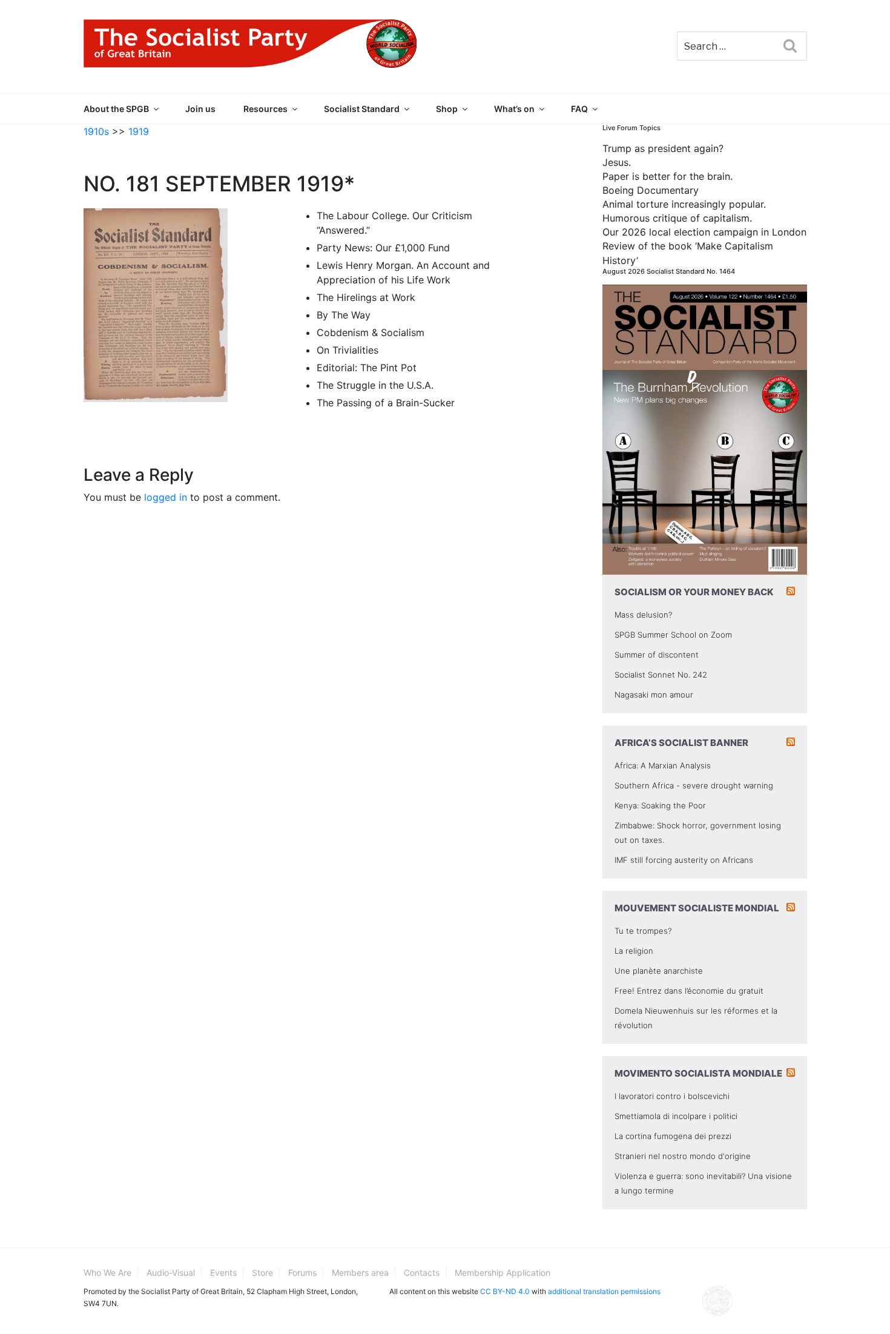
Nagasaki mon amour (654, 694)
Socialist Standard (362, 109)
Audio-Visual (171, 1272)
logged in (165, 497)
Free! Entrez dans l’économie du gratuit (689, 991)
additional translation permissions (604, 1291)
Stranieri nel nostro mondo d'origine (683, 1156)
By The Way (344, 315)
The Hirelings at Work (366, 297)
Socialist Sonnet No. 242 (661, 674)
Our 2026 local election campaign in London (704, 232)
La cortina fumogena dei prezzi (673, 1136)
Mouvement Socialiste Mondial (697, 908)
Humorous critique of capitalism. (677, 218)
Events (223, 1272)
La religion (634, 951)
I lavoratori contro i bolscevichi (672, 1096)
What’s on (514, 109)
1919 (138, 131)
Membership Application (502, 1272)
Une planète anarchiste (659, 971)
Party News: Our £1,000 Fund (383, 248)
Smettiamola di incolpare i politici (676, 1116)
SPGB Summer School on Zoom (673, 634)
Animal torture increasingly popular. (684, 204)
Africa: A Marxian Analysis (663, 765)
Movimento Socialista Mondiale (698, 1073)
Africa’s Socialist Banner (681, 742)
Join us (200, 109)
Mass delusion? (643, 614)
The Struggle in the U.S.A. (375, 385)
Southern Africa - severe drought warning (694, 785)
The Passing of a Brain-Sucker (386, 403)
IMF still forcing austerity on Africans (684, 860)
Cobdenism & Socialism (370, 332)
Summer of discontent (657, 654)
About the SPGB (116, 109)
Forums (302, 1272)
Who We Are (107, 1272)
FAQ (579, 109)
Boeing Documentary (650, 190)
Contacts (422, 1272)
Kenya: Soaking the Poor (660, 805)
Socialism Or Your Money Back (694, 592)
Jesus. (616, 162)
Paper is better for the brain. (667, 176)
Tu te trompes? (643, 931)
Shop (447, 109)
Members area (360, 1272)
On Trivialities (347, 350)
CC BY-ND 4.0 (505, 1291)
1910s (96, 131)
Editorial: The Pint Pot (367, 368)
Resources (265, 109)
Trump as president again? (663, 148)
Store (262, 1272)
